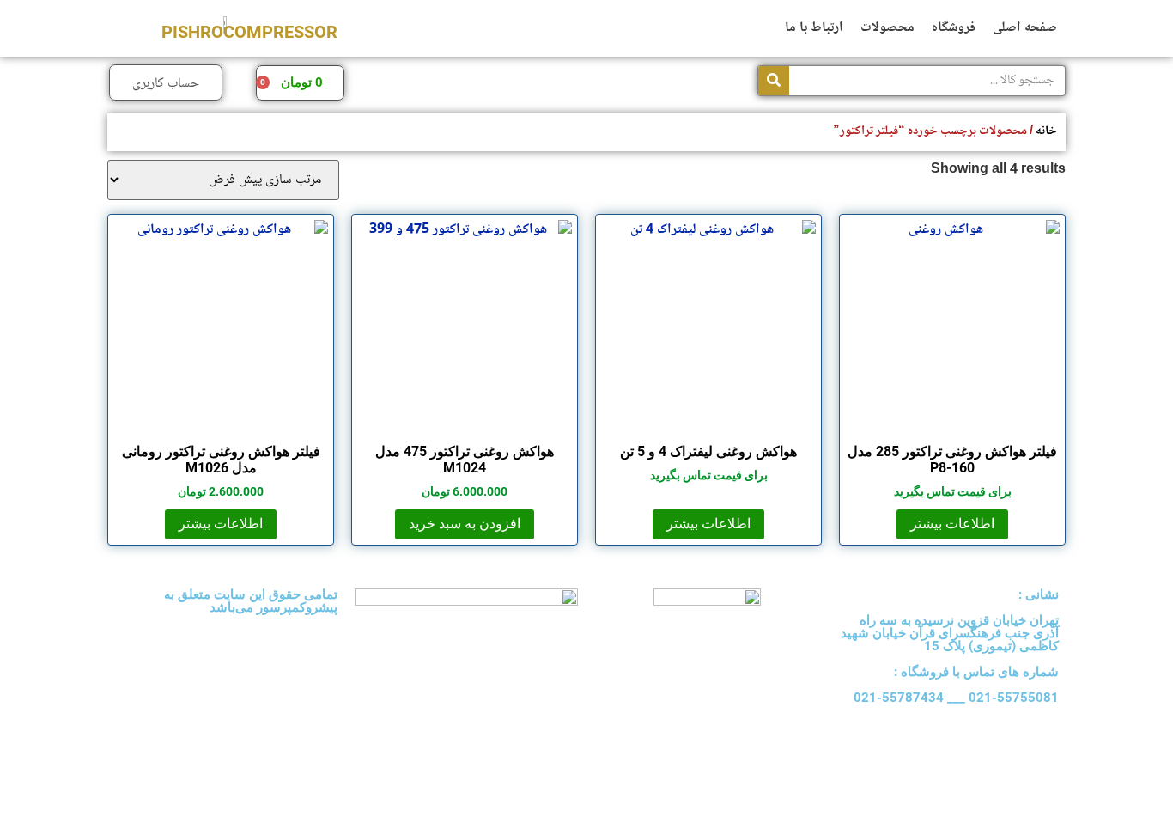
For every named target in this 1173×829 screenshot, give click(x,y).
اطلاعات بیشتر (952, 523)
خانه (1046, 131)
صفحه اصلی (1025, 28)
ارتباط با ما (814, 28)
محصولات (887, 28)
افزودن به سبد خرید (464, 523)
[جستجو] (773, 80)
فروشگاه (953, 28)
